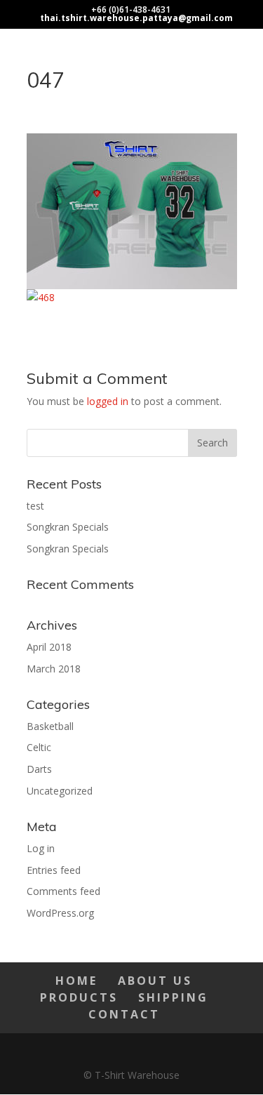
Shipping (173, 997)
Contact (124, 1014)
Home (76, 980)
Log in (41, 848)
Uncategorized (60, 790)
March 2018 (54, 668)
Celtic (39, 747)
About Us (155, 980)
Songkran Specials (68, 526)
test (35, 505)
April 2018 (49, 646)
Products (79, 997)
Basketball (50, 726)
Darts (39, 769)
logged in (107, 401)
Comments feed (63, 891)
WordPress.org (60, 913)
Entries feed (54, 870)
